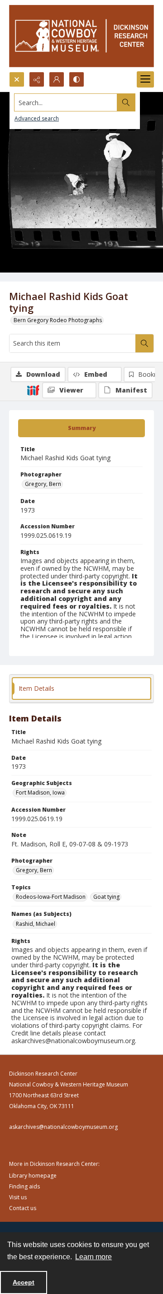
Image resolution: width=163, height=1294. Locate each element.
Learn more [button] (93, 1257)
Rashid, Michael (35, 924)
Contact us (22, 1208)
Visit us (18, 1197)
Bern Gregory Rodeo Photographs (58, 320)
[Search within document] (144, 343)
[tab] (81, 428)
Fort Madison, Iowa (40, 792)
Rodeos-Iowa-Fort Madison (51, 897)
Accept (23, 1282)
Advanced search (36, 118)
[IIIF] (33, 389)
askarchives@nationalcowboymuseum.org (63, 1127)
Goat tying (106, 897)
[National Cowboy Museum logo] (81, 36)
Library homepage (33, 1175)
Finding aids (24, 1186)
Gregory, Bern (43, 484)
